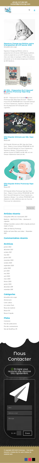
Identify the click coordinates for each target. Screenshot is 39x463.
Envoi (27, 433)
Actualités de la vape (10, 47)
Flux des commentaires (11, 326)
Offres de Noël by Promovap (12, 228)
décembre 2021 (8, 249)
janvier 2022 (7, 247)
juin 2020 (6, 271)
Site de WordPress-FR (10, 329)
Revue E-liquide (8, 313)
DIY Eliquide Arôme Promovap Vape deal (18, 184)
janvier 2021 (7, 257)
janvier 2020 (7, 284)
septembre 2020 (9, 265)
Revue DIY (7, 93)
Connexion (7, 321)
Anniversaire (8, 300)
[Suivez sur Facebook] (26, 459)
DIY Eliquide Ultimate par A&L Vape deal (18, 137)
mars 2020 (7, 279)
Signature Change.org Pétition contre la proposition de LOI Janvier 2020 (19, 44)
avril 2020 (7, 276)
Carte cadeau (8, 302)
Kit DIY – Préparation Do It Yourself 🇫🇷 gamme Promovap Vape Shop (18, 91)
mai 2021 (6, 255)
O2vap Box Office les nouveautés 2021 (15, 216)
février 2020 (7, 281)
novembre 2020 (8, 260)
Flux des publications (10, 323)
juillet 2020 (7, 268)
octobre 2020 (8, 263)
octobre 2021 (8, 252)
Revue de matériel (9, 308)
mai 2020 (7, 273)
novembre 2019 (8, 289)
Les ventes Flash (9, 305)
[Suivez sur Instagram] (29, 459)
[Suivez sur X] (33, 459)
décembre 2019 (8, 287)
